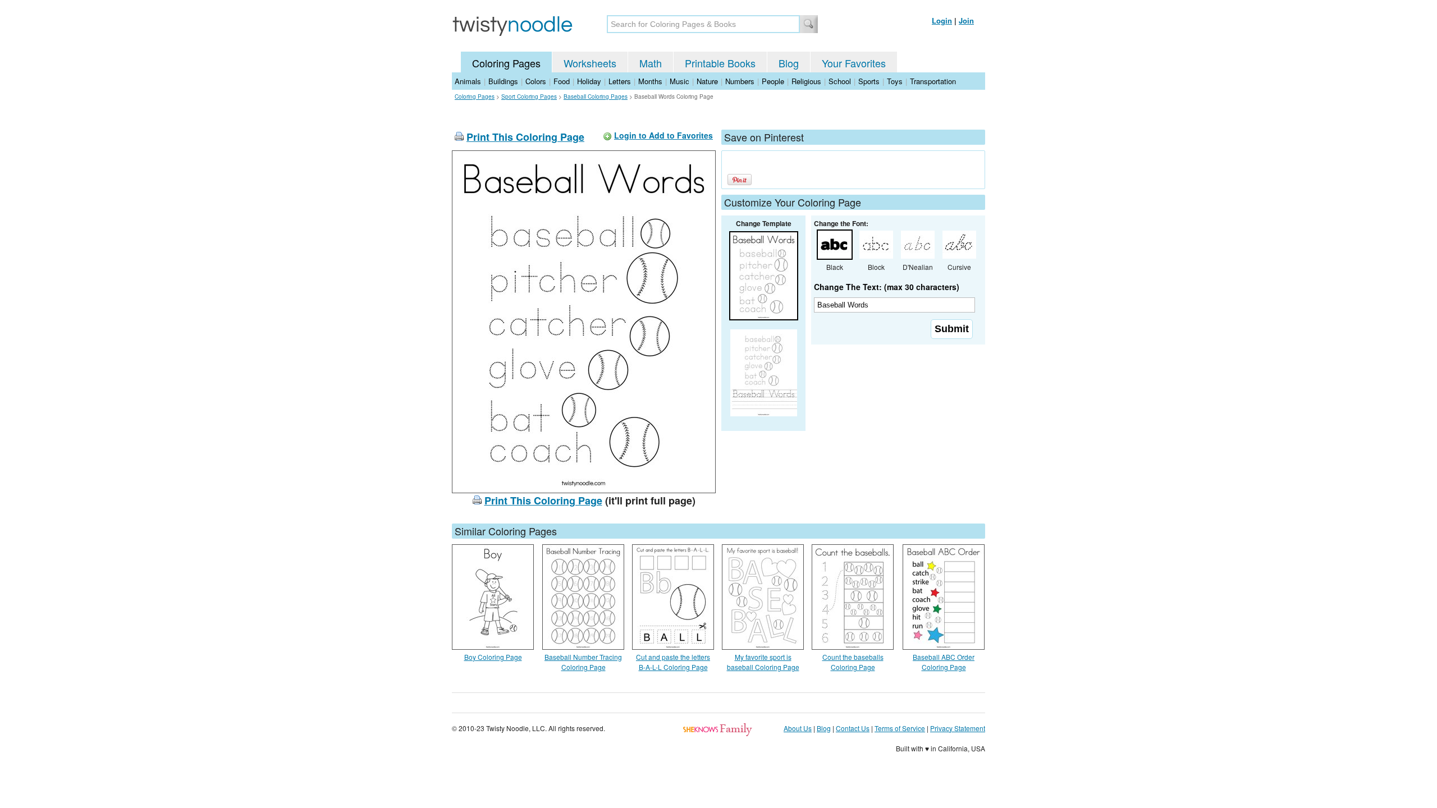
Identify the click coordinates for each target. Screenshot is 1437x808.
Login (942, 20)
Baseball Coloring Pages (596, 96)
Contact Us (852, 728)
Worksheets (590, 63)
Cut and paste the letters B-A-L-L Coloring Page (673, 662)
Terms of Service (900, 728)
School (840, 81)
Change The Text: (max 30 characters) (886, 286)
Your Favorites (854, 63)
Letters (619, 81)
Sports (869, 81)
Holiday (589, 81)
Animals (468, 81)
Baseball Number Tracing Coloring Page (583, 662)
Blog (789, 63)
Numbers (739, 81)
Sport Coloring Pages (529, 96)
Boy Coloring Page (493, 657)
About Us (798, 728)
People (773, 81)
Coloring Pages (506, 63)
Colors (535, 81)
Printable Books (720, 63)
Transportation (933, 81)
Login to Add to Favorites (663, 135)
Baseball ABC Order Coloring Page (943, 662)
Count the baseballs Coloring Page (853, 662)
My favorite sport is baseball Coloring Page (763, 662)
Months (650, 81)
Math (650, 63)
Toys (895, 81)
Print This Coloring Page (525, 137)
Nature (707, 81)
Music (679, 81)
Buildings (503, 81)
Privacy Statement (957, 728)
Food (561, 81)
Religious (806, 81)
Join (966, 20)
